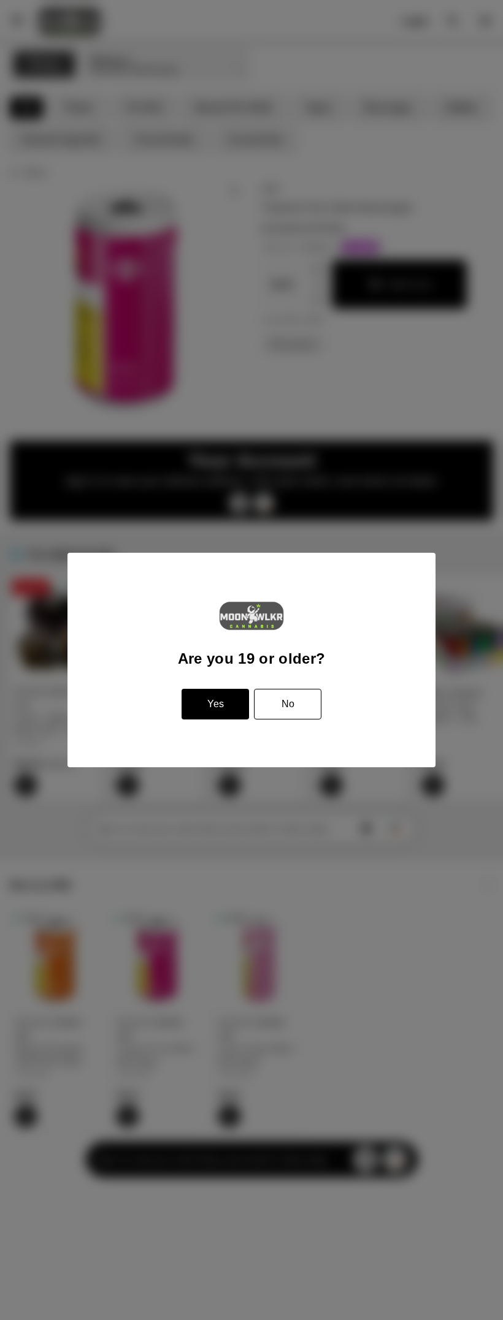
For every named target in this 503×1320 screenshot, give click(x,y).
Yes (215, 704)
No (288, 704)
